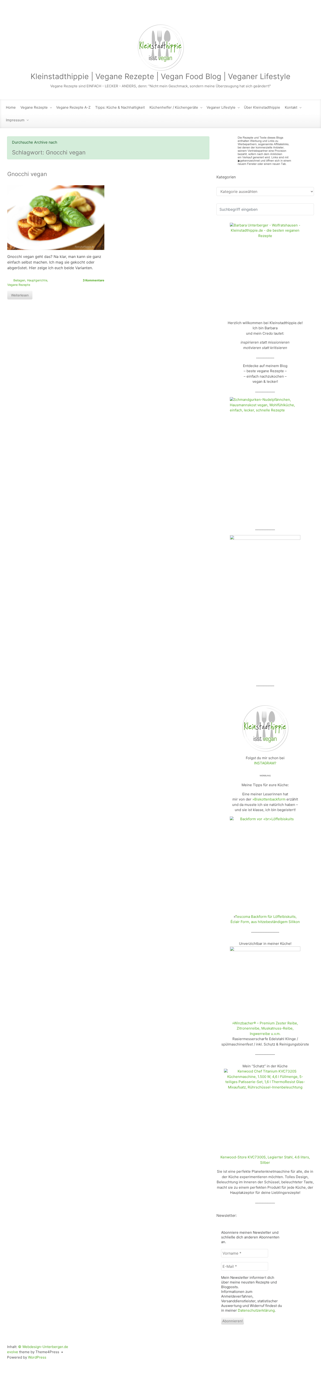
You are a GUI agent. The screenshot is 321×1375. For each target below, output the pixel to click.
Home (11, 107)
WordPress (37, 1357)
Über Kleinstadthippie (262, 107)
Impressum (15, 120)
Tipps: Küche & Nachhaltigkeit (120, 107)
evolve (12, 1352)
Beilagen (19, 280)
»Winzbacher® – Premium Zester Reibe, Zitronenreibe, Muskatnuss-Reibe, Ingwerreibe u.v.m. (265, 1028)
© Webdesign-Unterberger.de (43, 1346)
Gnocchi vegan (27, 174)
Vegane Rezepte (34, 107)
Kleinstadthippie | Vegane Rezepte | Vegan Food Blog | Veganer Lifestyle (160, 76)
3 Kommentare (93, 280)
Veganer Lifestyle (221, 107)
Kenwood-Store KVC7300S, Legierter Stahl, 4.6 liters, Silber (265, 1160)
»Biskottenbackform (269, 799)
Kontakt (291, 107)
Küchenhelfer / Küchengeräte (173, 107)
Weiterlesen (20, 295)
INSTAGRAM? (265, 763)
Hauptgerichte (37, 280)
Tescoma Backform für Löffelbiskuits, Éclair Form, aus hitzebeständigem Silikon (265, 919)
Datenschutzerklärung (256, 1310)
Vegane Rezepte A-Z (73, 107)
